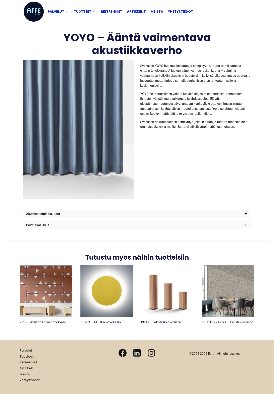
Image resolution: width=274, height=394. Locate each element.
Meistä (157, 11)
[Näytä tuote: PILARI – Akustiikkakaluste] (167, 316)
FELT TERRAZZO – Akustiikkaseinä (227, 322)
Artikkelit (136, 11)
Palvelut (56, 11)
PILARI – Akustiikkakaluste (161, 322)
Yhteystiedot (180, 11)
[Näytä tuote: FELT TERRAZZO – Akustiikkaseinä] (228, 316)
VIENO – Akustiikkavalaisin (100, 322)
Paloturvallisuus (37, 225)
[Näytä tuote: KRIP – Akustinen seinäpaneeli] (46, 316)
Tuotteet (82, 11)
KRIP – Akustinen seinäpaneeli (43, 322)
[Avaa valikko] (66, 12)
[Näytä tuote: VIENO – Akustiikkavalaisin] (106, 316)
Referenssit (111, 11)
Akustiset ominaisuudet (43, 214)
